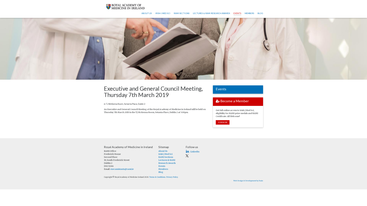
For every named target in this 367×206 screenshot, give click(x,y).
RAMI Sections (182, 13)
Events (237, 13)
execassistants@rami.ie (122, 169)
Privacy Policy (172, 177)
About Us (146, 13)
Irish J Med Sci (162, 13)
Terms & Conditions (157, 177)
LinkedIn (194, 151)
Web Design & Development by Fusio (248, 181)
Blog (260, 13)
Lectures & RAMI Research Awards (211, 13)
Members (249, 13)
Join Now (222, 122)
